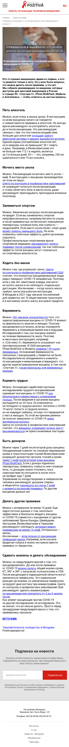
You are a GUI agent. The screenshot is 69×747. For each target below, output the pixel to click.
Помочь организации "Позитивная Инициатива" (34, 11)
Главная (6, 18)
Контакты (34, 726)
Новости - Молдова (34, 734)
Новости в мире (19, 18)
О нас (34, 730)
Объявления (34, 738)
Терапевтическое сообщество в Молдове (28, 627)
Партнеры (34, 742)
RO (64, 5)
